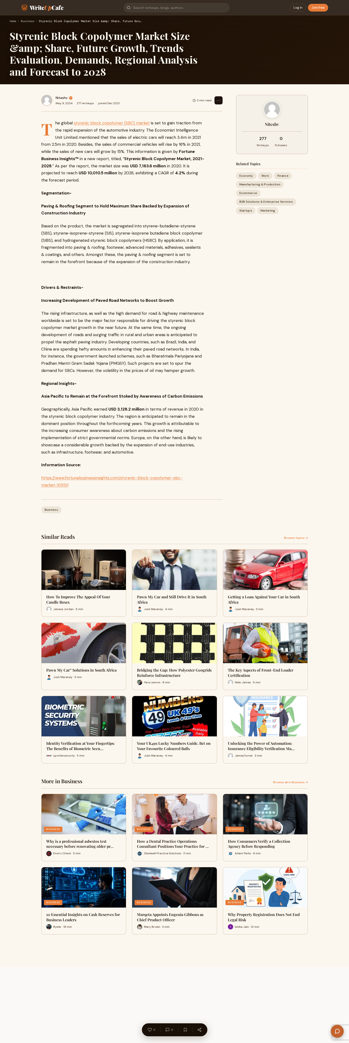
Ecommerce (248, 193)
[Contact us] (337, 1031)
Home (13, 21)
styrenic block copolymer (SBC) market (112, 123)
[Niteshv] (46, 100)
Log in (298, 8)
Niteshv (62, 98)
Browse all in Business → (290, 782)
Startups (245, 210)
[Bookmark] (185, 1030)
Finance (283, 176)
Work (265, 176)
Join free (318, 8)
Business (27, 21)
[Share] (199, 1030)
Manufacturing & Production (260, 184)
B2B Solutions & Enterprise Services (266, 202)
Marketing (267, 210)
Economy (246, 176)
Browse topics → (296, 538)
